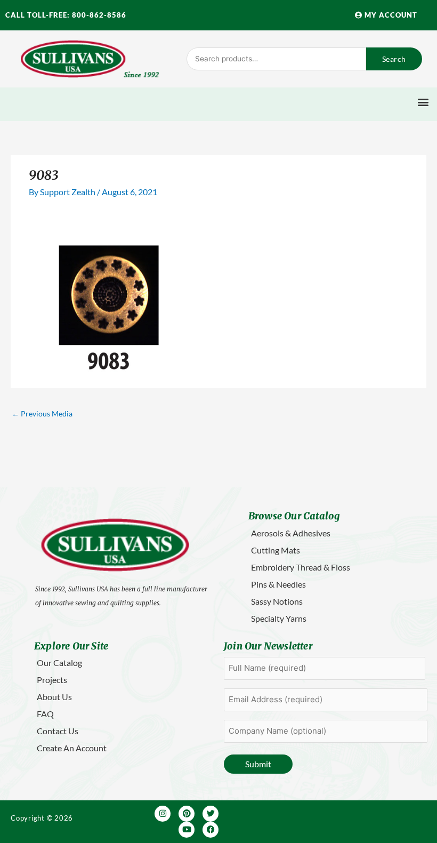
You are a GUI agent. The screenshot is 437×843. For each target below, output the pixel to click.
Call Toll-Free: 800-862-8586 (65, 15)
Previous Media (42, 413)
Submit (258, 764)
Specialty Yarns (278, 618)
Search (394, 58)
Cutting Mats (275, 550)
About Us (54, 697)
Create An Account (72, 748)
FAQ (45, 714)
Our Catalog (59, 662)
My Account (389, 15)
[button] (423, 101)
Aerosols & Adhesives (290, 533)
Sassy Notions (277, 601)
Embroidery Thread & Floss (300, 567)
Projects (52, 680)
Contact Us (57, 731)
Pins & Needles (278, 584)
